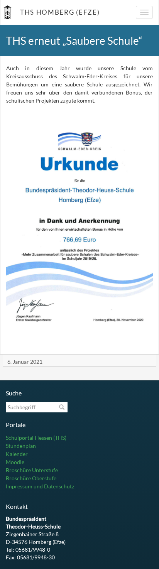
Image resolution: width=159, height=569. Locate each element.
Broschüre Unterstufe (32, 470)
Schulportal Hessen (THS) (36, 437)
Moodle (15, 462)
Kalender (17, 454)
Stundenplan (21, 445)
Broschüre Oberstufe (31, 478)
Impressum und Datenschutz (40, 486)
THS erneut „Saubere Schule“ (74, 40)
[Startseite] (7, 12)
